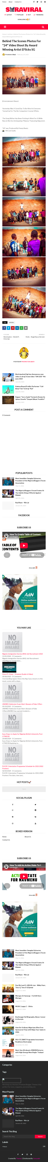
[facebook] (34, 2)
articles (10, 34)
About (10, 2)
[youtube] (35, 823)
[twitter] (37, 2)
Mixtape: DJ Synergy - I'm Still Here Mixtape (28, 997)
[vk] (35, 816)
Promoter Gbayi (10, 54)
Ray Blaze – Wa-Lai (22, 503)
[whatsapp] (12, 810)
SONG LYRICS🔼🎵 (24, 19)
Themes (19, 1158)
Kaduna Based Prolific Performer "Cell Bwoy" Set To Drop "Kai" (29, 387)
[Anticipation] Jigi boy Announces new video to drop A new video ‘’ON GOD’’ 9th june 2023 (30, 376)
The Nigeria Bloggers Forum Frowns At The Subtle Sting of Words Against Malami (29, 493)
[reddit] (35, 810)
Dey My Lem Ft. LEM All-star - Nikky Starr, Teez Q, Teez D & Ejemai (30, 986)
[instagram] (41, 2)
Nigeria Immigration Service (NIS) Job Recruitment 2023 (22, 654)
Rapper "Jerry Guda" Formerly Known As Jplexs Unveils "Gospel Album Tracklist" (30, 398)
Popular (20, 15)
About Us (28, 837)
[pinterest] (45, 2)
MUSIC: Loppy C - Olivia (24, 1006)
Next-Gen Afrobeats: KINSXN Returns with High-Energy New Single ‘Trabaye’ (29, 1051)
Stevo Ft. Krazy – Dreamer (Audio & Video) (17, 674)
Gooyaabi (36, 1158)
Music (24, 1146)
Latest (9, 15)
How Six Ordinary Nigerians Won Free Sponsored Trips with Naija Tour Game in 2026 (30, 1030)
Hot (29, 15)
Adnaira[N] (32, 568)
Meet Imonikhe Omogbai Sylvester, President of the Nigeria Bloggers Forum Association (30, 480)
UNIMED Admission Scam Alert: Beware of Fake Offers (22, 704)
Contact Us (18, 2)
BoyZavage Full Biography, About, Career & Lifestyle (30, 1018)
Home (4, 2)
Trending (39, 15)
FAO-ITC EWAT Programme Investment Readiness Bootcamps (29, 1041)
